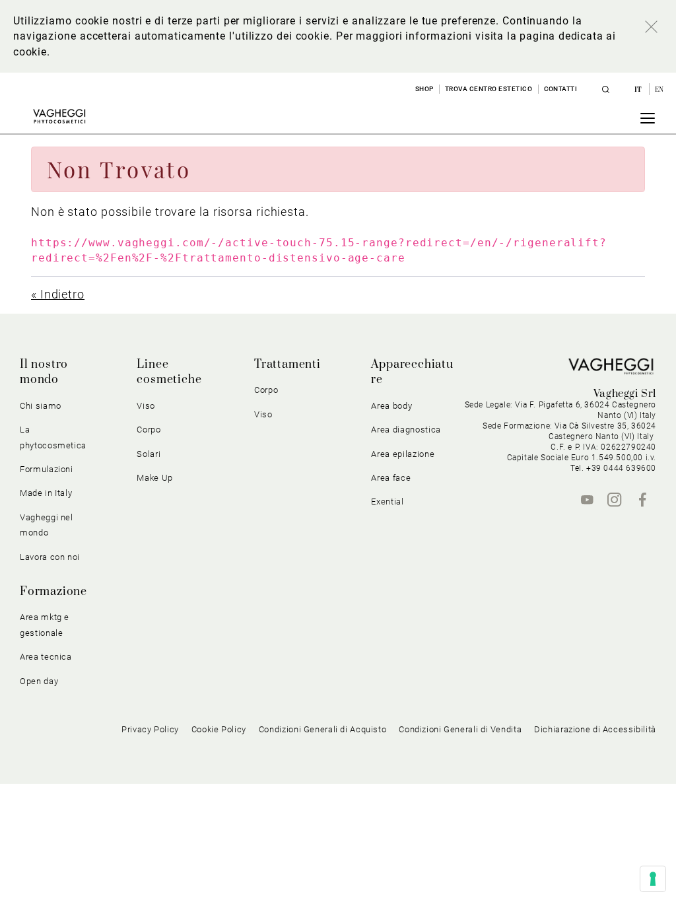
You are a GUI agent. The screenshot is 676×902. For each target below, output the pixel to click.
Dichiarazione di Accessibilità (595, 729)
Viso (263, 414)
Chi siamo (40, 406)
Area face (391, 478)
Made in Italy (46, 493)
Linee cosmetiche (169, 372)
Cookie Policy (218, 729)
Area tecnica (46, 657)
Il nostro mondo (44, 372)
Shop (424, 88)
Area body (391, 406)
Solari (148, 454)
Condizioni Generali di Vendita (460, 729)
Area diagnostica (405, 429)
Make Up (155, 478)
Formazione (53, 591)
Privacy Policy (150, 729)
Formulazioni (46, 469)
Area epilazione (402, 454)
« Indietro (57, 294)
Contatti (561, 88)
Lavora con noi (50, 557)
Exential (387, 501)
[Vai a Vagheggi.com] (59, 116)
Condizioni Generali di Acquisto (323, 729)
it (639, 89)
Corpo (266, 390)
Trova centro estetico (489, 88)
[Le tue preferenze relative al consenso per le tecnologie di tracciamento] (652, 878)
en (659, 89)
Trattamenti (287, 364)
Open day (39, 681)
